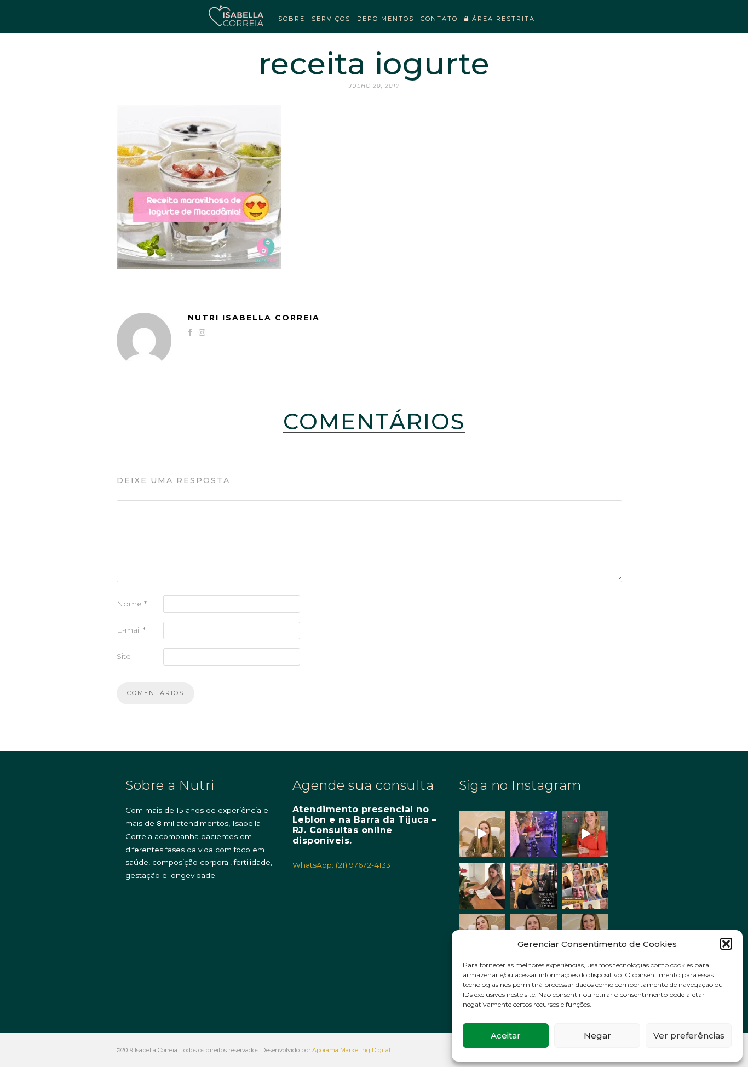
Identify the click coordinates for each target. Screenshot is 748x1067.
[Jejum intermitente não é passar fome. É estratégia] (533, 886)
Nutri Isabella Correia (254, 318)
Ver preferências (688, 1035)
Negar (597, 1035)
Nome (132, 604)
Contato (439, 18)
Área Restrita (502, 18)
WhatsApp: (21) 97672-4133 (341, 865)
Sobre (291, 18)
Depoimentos (385, 18)
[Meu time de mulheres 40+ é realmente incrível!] (585, 886)
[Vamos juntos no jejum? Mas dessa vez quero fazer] (482, 886)
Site (124, 656)
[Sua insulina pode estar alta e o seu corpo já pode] (482, 834)
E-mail (131, 630)
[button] (726, 943)
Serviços (331, 18)
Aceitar (506, 1035)
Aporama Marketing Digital (351, 1050)
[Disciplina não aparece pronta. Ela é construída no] (533, 834)
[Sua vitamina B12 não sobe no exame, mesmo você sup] (585, 834)
